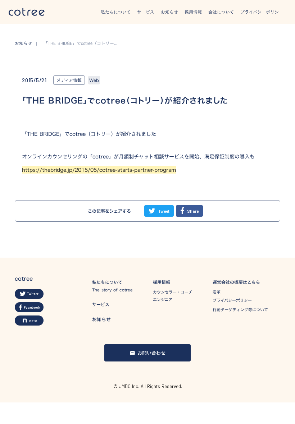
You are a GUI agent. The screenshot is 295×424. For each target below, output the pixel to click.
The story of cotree (112, 290)
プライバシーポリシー (261, 11)
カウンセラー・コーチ (172, 292)
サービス (145, 11)
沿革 (217, 292)
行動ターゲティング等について (240, 310)
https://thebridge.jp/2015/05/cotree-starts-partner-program (99, 170)
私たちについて (116, 11)
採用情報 (193, 11)
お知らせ (169, 11)
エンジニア (162, 300)
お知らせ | (28, 43)
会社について (221, 11)
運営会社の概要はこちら (236, 282)
